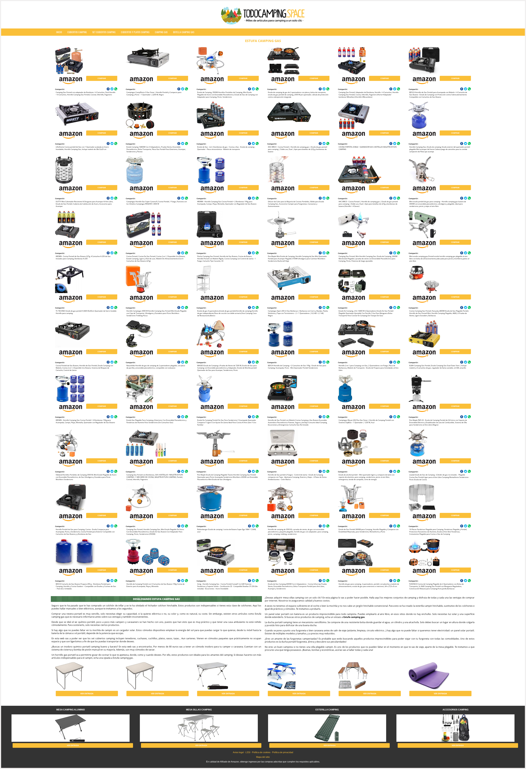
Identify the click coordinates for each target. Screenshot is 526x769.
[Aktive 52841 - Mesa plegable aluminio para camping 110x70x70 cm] (218, 675)
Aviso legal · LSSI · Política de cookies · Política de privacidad (263, 752)
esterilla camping (327, 709)
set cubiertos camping (104, 32)
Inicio (59, 32)
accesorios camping (455, 709)
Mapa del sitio (263, 757)
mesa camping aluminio (70, 709)
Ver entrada (86, 693)
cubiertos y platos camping (135, 32)
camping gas (161, 32)
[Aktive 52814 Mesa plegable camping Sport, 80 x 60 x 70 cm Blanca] (77, 675)
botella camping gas (183, 32)
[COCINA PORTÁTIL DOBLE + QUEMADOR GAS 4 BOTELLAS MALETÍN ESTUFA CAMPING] (360, 115)
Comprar (102, 78)
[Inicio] (263, 22)
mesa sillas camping (199, 709)
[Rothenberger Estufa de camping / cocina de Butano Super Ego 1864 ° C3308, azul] (218, 498)
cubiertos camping (77, 32)
